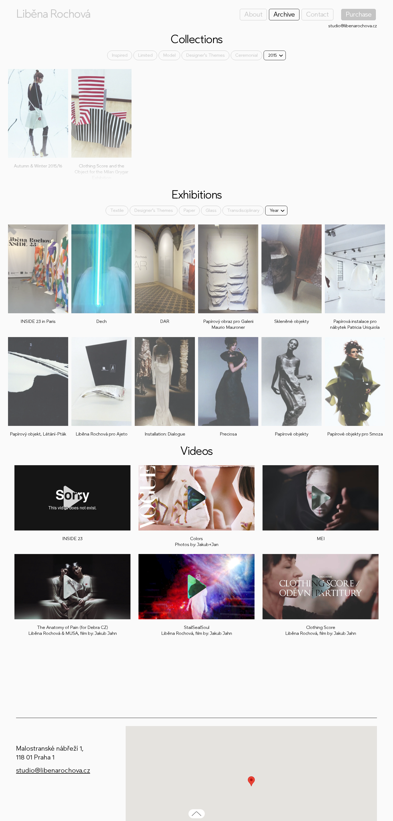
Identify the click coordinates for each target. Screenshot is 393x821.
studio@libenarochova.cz (352, 25)
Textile (117, 210)
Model (169, 55)
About (253, 14)
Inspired (120, 55)
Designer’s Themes (205, 55)
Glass (211, 210)
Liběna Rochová (53, 14)
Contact (317, 14)
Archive (284, 14)
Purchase (358, 14)
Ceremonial (246, 55)
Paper (189, 210)
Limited (145, 55)
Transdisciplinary (243, 210)
